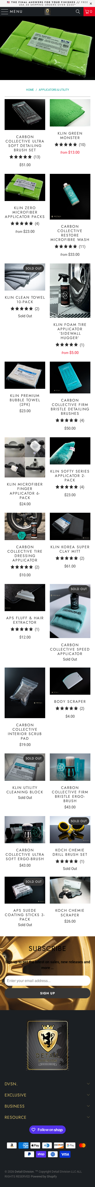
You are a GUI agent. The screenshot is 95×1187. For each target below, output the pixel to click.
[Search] (78, 11)
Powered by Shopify (44, 1176)
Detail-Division (24, 1171)
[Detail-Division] (47, 11)
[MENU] (3, 11)
